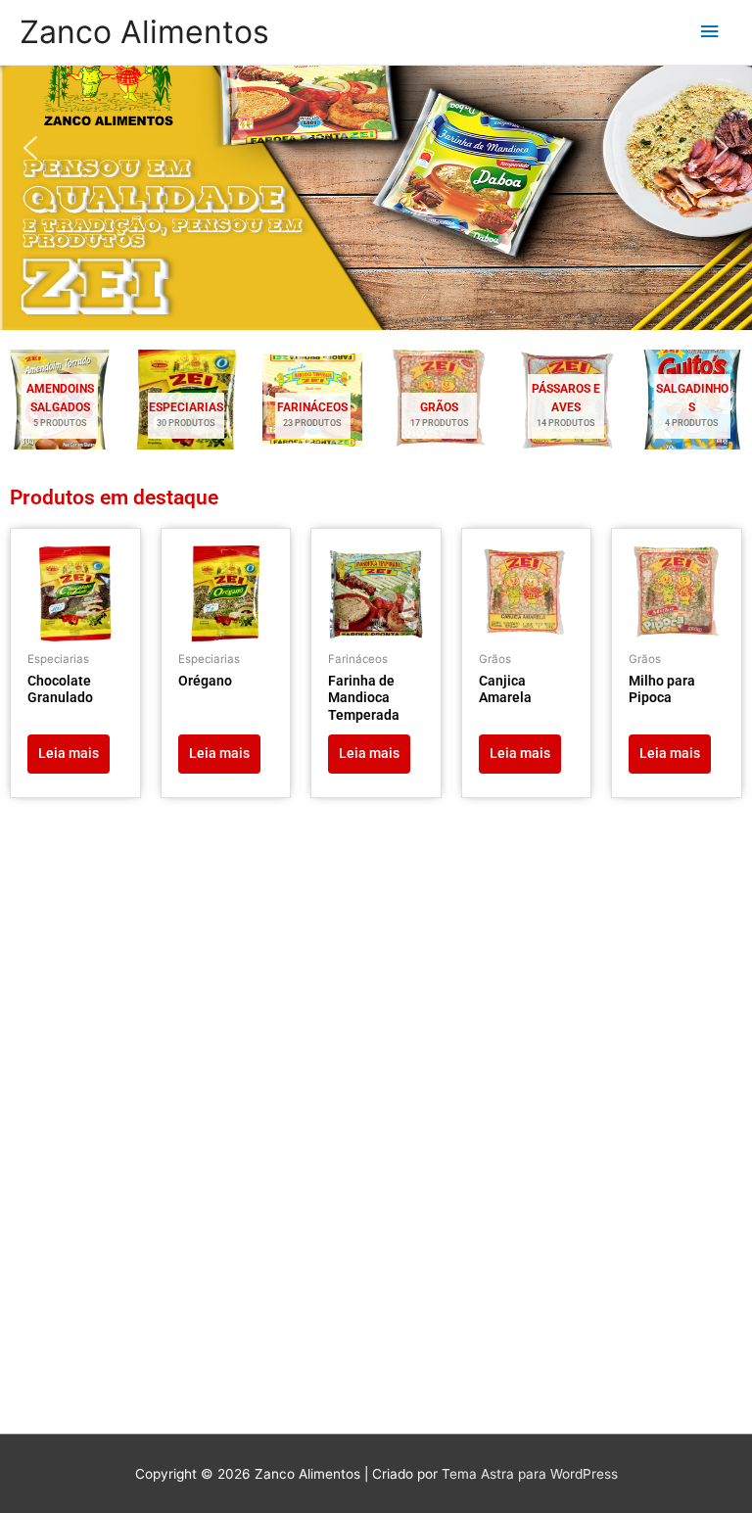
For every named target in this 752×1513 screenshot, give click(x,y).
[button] (30, 148)
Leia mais (68, 753)
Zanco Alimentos (144, 32)
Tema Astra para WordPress (530, 1474)
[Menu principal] (709, 32)
